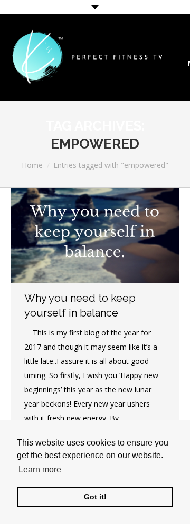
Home (32, 165)
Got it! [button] (95, 496)
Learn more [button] (39, 469)
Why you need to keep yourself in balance (80, 305)
